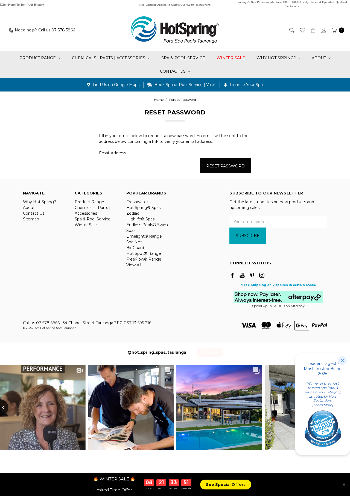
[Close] (342, 360)
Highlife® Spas (140, 219)
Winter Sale (231, 57)
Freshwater (137, 201)
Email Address (112, 152)
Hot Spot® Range (143, 253)
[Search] (291, 30)
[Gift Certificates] (312, 30)
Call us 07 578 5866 (41, 322)
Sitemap (31, 219)
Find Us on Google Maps (115, 84)
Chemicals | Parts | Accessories (109, 57)
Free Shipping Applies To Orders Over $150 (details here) (175, 4)
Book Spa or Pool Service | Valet (184, 84)
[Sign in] (323, 30)
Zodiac (132, 213)
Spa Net (134, 242)
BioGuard (135, 247)
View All (133, 264)
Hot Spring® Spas (143, 207)
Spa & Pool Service (183, 57)
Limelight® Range (144, 236)
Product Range (38, 57)
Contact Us (173, 71)
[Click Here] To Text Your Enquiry (22, 4)
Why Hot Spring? (276, 57)
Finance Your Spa (246, 84)
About (319, 57)
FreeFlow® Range (143, 259)
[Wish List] (302, 30)
